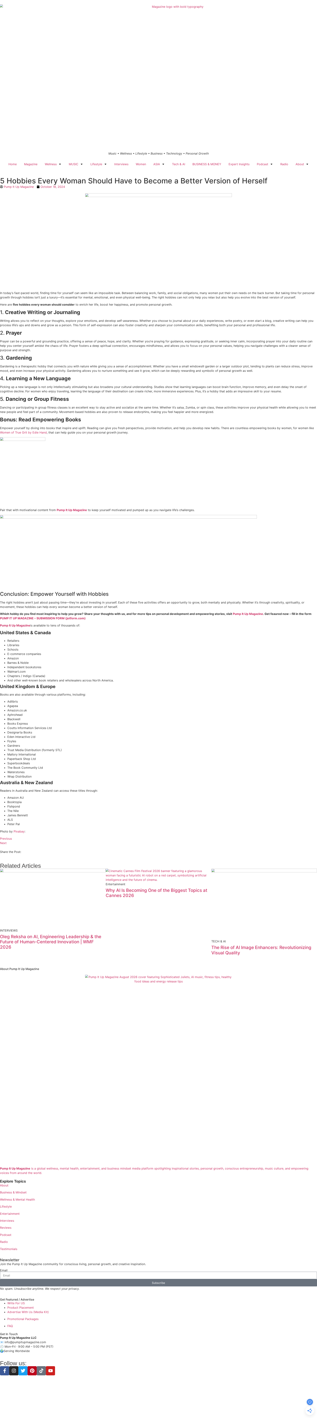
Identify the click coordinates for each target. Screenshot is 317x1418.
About (300, 164)
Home (12, 164)
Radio (284, 164)
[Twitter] (23, 1370)
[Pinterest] (32, 1370)
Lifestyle (96, 164)
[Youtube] (50, 1370)
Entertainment (10, 1213)
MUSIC (73, 164)
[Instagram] (13, 1370)
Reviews (5, 1227)
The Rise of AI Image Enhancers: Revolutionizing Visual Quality (261, 950)
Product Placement (20, 1307)
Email (4, 1270)
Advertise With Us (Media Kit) (28, 1312)
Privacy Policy (136, 1408)
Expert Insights (239, 164)
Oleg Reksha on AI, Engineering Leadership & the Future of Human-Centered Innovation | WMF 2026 (50, 942)
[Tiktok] (41, 1370)
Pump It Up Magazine (72, 510)
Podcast (262, 164)
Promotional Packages (23, 1319)
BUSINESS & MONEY (206, 164)
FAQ (10, 1326)
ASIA (156, 164)
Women (141, 164)
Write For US (16, 1303)
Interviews (121, 164)
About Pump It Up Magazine (19, 969)
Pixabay (19, 831)
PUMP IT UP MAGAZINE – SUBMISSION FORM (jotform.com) (43, 618)
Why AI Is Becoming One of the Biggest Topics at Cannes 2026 (156, 893)
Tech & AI (178, 164)
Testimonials (8, 1249)
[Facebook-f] (4, 1370)
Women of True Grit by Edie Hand (23, 432)
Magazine (30, 164)
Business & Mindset (13, 1192)
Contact (184, 1408)
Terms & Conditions (158, 1408)
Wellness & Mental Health (17, 1199)
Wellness (51, 164)
